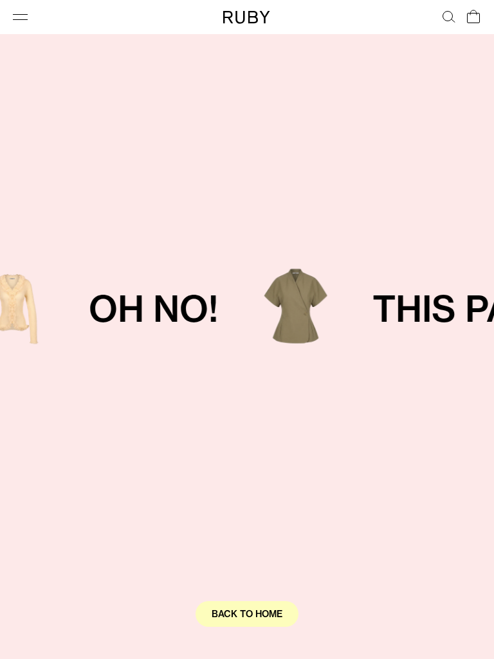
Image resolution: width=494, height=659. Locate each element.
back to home (247, 614)
